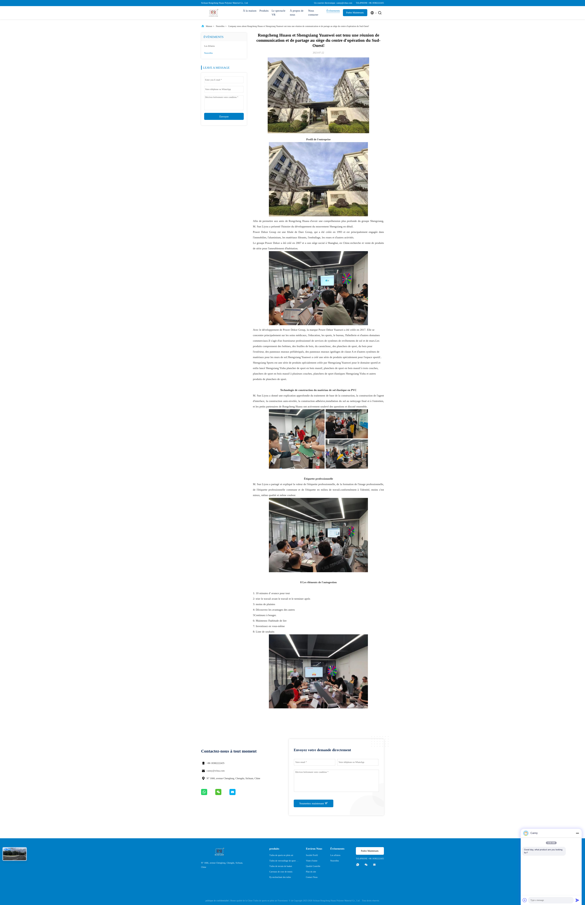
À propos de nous (296, 12)
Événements (333, 10)
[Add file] (525, 900)
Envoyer (224, 116)
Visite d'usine (311, 861)
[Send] (577, 900)
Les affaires (209, 46)
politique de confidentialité (217, 901)
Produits (264, 10)
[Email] (236, 794)
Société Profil (312, 855)
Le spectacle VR (278, 12)
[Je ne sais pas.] (208, 794)
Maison (209, 26)
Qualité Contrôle (313, 866)
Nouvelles (220, 26)
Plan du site (311, 872)
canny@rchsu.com (216, 770)
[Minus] (577, 833)
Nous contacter (313, 12)
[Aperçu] (213, 12)
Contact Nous (311, 877)
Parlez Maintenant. (355, 12)
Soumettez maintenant (312, 803)
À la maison (249, 10)
